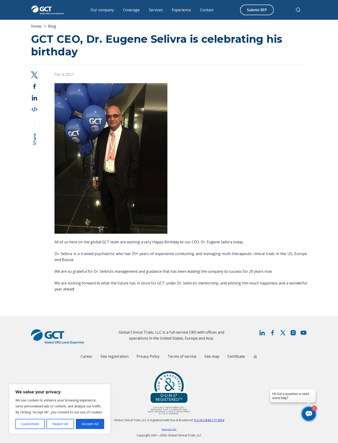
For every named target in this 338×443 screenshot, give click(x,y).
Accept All (90, 424)
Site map (211, 356)
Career (86, 356)
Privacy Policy (148, 356)
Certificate (236, 356)
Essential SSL (169, 429)
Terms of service (182, 356)
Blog (52, 26)
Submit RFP (257, 9)
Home (36, 26)
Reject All (60, 424)
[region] (59, 409)
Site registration (114, 356)
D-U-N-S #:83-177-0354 (209, 420)
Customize (30, 424)
